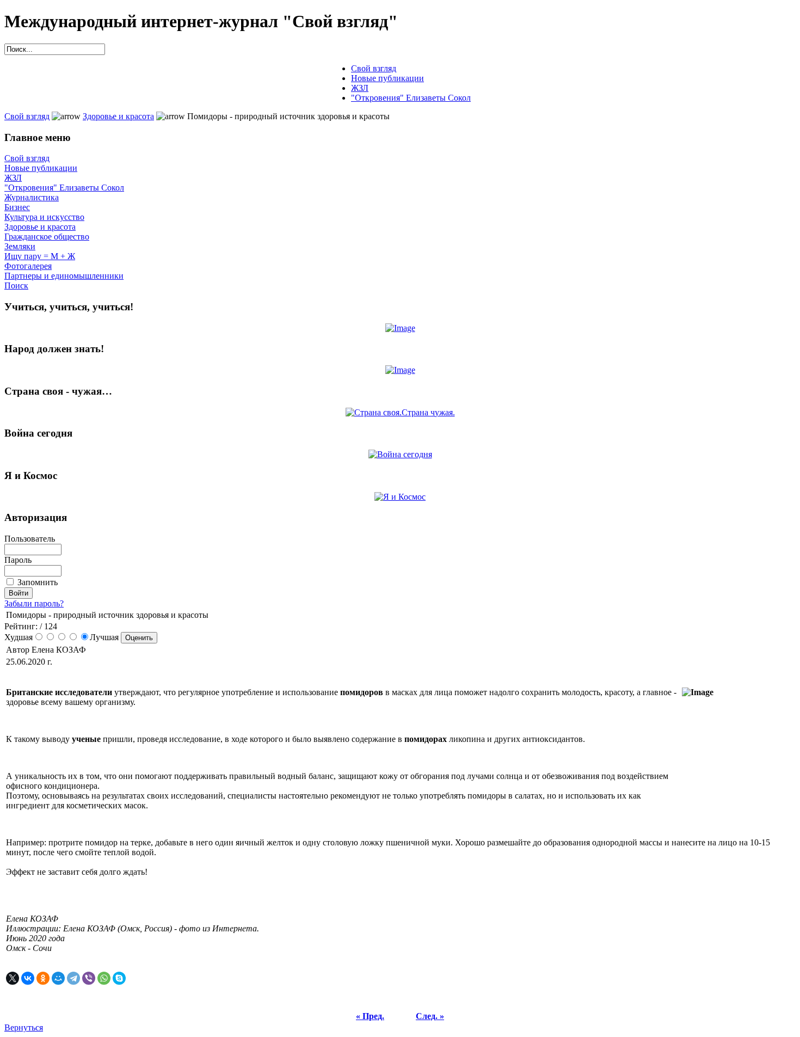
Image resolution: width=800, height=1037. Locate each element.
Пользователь (29, 538)
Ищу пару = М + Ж (39, 256)
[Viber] (88, 978)
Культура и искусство (44, 217)
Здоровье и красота (118, 116)
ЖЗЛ (13, 177)
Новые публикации (40, 168)
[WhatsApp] (103, 978)
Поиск (16, 285)
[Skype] (119, 978)
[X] (12, 978)
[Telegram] (73, 978)
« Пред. (370, 1016)
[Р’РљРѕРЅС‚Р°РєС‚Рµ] (27, 978)
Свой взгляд (27, 116)
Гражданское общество (46, 236)
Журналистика (31, 197)
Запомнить (37, 582)
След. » (430, 1016)
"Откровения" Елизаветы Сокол (64, 187)
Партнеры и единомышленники (64, 275)
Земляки (19, 246)
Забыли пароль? (34, 603)
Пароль (18, 559)
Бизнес (17, 207)
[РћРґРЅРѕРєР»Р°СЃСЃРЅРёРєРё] (43, 978)
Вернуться (23, 1027)
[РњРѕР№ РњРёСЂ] (58, 978)
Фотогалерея (28, 266)
